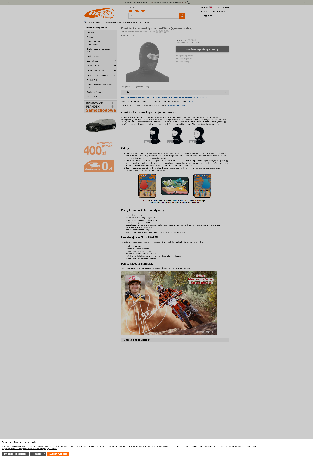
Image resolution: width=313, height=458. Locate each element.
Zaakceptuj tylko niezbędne (15, 454)
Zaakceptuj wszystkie (58, 454)
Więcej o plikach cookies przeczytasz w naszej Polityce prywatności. (29, 448)
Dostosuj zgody (38, 454)
